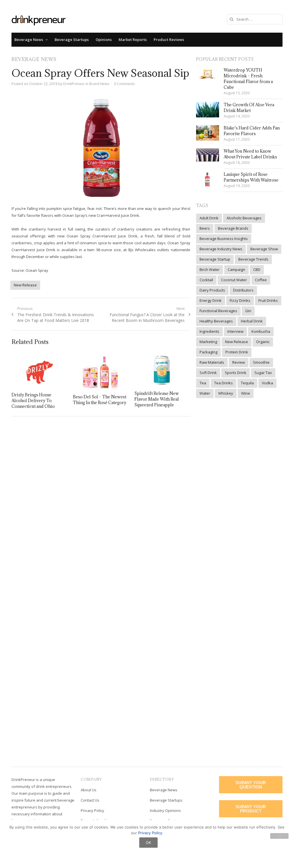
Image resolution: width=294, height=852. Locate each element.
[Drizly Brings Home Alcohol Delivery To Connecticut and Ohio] (39, 370)
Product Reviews (169, 39)
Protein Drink (236, 352)
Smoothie (261, 362)
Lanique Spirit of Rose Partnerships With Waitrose (251, 177)
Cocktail (206, 279)
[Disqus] (100, 503)
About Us (88, 789)
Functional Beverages (218, 310)
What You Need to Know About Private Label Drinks (250, 154)
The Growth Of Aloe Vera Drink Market (249, 107)
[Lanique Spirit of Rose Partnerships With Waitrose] (207, 180)
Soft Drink (208, 372)
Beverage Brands (233, 228)
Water (205, 393)
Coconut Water (234, 279)
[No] (279, 836)
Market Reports (133, 39)
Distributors (243, 290)
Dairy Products (212, 290)
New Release (25, 285)
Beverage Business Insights (224, 238)
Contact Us (90, 800)
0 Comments (124, 83)
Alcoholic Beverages (244, 218)
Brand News (99, 83)
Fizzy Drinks (240, 300)
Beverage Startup (215, 259)
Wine (245, 393)
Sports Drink (235, 372)
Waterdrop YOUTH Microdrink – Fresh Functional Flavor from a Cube (248, 78)
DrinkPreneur (74, 83)
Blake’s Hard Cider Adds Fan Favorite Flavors (252, 130)
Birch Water (210, 269)
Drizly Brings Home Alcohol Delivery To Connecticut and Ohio (33, 400)
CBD (256, 269)
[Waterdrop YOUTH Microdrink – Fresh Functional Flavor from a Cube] (207, 73)
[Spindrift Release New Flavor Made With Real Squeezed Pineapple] (162, 370)
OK (148, 842)
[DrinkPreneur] (38, 20)
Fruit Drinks (268, 300)
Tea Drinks (223, 382)
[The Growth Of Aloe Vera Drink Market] (207, 109)
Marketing (208, 341)
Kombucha (261, 331)
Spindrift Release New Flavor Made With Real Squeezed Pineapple (156, 399)
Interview (235, 331)
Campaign (236, 269)
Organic (263, 341)
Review (238, 362)
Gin (248, 310)
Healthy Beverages (216, 321)
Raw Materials (212, 362)
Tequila (247, 382)
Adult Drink (209, 218)
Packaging (208, 352)
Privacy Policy (92, 810)
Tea (203, 382)
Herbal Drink (252, 321)
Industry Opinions (165, 810)
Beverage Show (264, 248)
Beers (205, 228)
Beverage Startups (72, 39)
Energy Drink (211, 300)
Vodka (267, 382)
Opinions (104, 39)
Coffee (261, 279)
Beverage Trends (253, 259)
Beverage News (28, 39)
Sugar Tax (263, 372)
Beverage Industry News (221, 248)
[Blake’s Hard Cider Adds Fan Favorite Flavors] (207, 132)
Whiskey (225, 393)
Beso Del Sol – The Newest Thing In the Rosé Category (99, 399)
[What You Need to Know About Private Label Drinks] (207, 154)
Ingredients (209, 331)
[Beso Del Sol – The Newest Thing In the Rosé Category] (101, 371)
